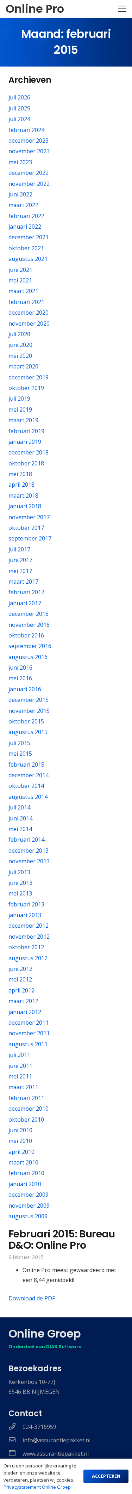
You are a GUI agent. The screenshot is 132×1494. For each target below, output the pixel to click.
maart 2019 (23, 420)
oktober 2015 (26, 721)
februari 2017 (26, 592)
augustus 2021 (28, 259)
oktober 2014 (26, 786)
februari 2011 (26, 1098)
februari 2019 (26, 431)
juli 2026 (19, 97)
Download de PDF (31, 1298)
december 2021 (28, 237)
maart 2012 (23, 1001)
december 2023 (28, 140)
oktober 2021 (26, 248)
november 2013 (29, 861)
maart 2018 (23, 495)
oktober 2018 (26, 463)
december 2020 (28, 312)
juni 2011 (20, 1066)
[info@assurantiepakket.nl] (15, 1440)
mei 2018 (20, 474)
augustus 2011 (28, 1044)
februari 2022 (26, 216)
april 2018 (21, 484)
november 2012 (29, 936)
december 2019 (28, 377)
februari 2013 (26, 904)
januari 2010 (24, 1184)
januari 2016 (24, 689)
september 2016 (29, 646)
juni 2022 (20, 194)
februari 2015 (26, 764)
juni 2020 (20, 345)
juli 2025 (19, 108)
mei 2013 (20, 893)
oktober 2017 (26, 528)
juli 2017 (19, 549)
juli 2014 (19, 807)
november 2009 (29, 1205)
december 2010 (28, 1108)
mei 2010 (20, 1141)
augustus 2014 (28, 797)
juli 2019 (19, 398)
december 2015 (28, 700)
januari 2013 (24, 915)
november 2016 (29, 625)
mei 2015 (20, 753)
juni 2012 (20, 969)
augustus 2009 (28, 1216)
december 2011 (28, 1022)
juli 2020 (19, 334)
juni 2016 (20, 667)
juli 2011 (19, 1055)
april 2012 (21, 990)
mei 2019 (20, 409)
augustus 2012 (28, 958)
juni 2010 (20, 1130)
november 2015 (29, 711)
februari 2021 (26, 302)
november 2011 (29, 1033)
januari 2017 (24, 603)
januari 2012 (24, 1012)
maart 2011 (23, 1087)
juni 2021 (20, 270)
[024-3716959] (15, 1427)
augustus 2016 (28, 657)
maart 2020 (23, 366)
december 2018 (28, 452)
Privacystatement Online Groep (37, 1487)
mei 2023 (20, 162)
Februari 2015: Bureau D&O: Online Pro (61, 1239)
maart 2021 (23, 291)
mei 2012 (20, 979)
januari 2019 (24, 442)
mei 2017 (20, 571)
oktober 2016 (26, 635)
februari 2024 (26, 130)
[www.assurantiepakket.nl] (15, 1454)
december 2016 (28, 614)
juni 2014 (20, 818)
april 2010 (21, 1152)
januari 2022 (24, 226)
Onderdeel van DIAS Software (44, 1346)
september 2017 (29, 538)
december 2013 (28, 850)
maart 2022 (23, 205)
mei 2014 (20, 829)
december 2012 (28, 925)
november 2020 (29, 323)
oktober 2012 (26, 947)
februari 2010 (26, 1173)
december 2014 (28, 775)
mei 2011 (20, 1076)
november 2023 (29, 151)
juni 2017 (20, 560)
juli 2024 (19, 119)
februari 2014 (26, 839)
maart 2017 (23, 581)
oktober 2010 (26, 1119)
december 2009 (28, 1194)
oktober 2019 (26, 388)
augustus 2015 (28, 732)
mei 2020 (20, 356)
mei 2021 (20, 280)
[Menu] (122, 9)
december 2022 (28, 173)
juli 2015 (19, 743)
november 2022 (29, 184)
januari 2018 (24, 506)
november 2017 (29, 517)
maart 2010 (23, 1162)
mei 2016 (20, 678)
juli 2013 (19, 872)
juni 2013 (20, 883)
